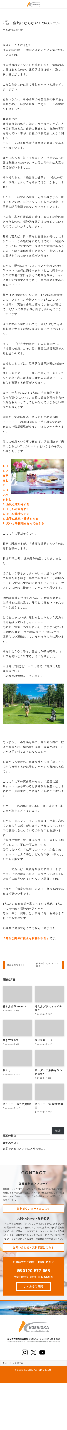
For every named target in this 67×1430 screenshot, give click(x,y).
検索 (58, 1130)
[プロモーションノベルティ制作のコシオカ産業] (33, 4)
